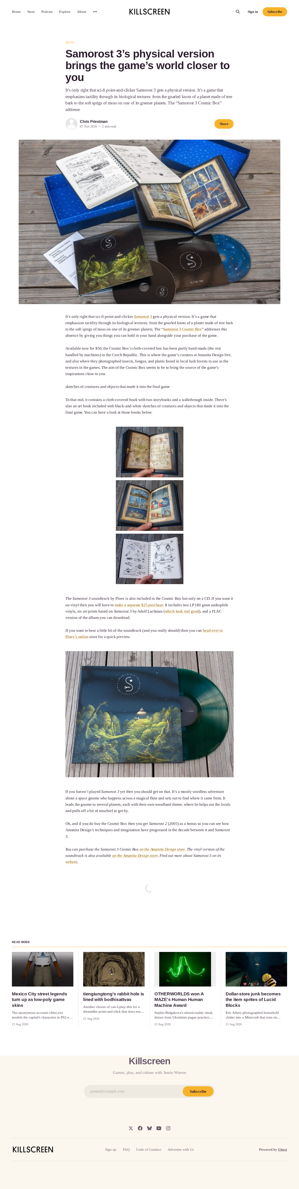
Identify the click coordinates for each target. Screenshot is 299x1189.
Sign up (110, 1149)
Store (31, 12)
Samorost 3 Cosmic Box (182, 329)
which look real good (182, 611)
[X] (130, 1128)
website (71, 862)
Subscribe (274, 12)
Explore (65, 12)
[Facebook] (140, 1128)
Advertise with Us (181, 1149)
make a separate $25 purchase (139, 605)
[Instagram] (168, 1128)
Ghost (282, 1149)
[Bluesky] (149, 1128)
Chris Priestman (94, 122)
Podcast (47, 12)
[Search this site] (238, 11)
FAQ (126, 1149)
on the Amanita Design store (162, 849)
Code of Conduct (148, 1149)
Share (224, 124)
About (81, 12)
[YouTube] (159, 1128)
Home (16, 12)
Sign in (253, 12)
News (69, 42)
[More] (95, 11)
